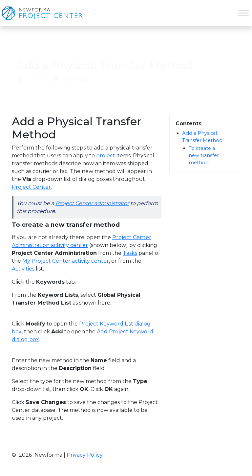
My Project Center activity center (65, 261)
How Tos (88, 44)
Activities (23, 269)
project (105, 155)
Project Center (31, 187)
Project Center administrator (92, 203)
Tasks (130, 253)
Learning (54, 44)
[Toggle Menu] (243, 13)
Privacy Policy (85, 455)
